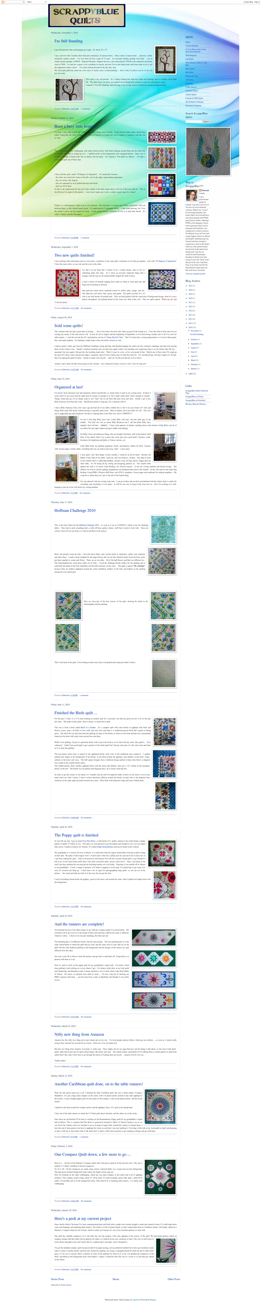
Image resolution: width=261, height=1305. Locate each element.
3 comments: (86, 108)
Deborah (205, 190)
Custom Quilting (192, 45)
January (194, 368)
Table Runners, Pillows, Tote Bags (196, 63)
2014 (191, 310)
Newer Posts (57, 1279)
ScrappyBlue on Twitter (194, 396)
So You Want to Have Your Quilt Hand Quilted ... (196, 50)
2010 (191, 327)
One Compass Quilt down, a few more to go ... (93, 1154)
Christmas (189, 79)
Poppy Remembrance (105, 846)
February (194, 364)
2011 (191, 323)
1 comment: (85, 237)
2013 (191, 315)
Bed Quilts (190, 72)
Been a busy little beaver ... (77, 126)
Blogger (153, 1299)
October (194, 339)
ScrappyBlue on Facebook (195, 400)
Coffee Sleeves (191, 87)
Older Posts (174, 1279)
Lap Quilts (189, 59)
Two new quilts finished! (75, 255)
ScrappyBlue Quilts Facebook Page (197, 391)
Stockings (189, 83)
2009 (191, 373)
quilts (57, 1051)
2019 (191, 294)
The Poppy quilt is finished (76, 835)
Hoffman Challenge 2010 (75, 510)
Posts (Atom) (66, 1285)
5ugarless (136, 1299)
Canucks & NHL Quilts (194, 98)
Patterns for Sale (192, 76)
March (193, 360)
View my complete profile (195, 273)
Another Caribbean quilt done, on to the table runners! (99, 1083)
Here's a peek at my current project (83, 1218)
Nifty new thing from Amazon (79, 1034)
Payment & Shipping (193, 105)
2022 (191, 285)
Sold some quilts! (69, 325)
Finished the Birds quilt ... (76, 712)
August (194, 347)
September (195, 343)
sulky (124, 563)
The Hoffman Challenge (194, 101)
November (195, 330)
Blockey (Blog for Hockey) (196, 404)
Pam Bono (91, 841)
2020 (191, 290)
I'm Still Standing (69, 40)
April (193, 356)
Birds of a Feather (88, 727)
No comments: (86, 308)
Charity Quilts (191, 94)
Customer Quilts (192, 90)
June (193, 352)
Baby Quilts (190, 68)
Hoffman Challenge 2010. (89, 525)
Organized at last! (69, 386)
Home (116, 1279)
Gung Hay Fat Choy (114, 337)
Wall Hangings (191, 55)
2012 (191, 319)
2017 (191, 302)
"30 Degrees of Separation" (166, 261)
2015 (191, 306)
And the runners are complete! (79, 924)
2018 (191, 298)
